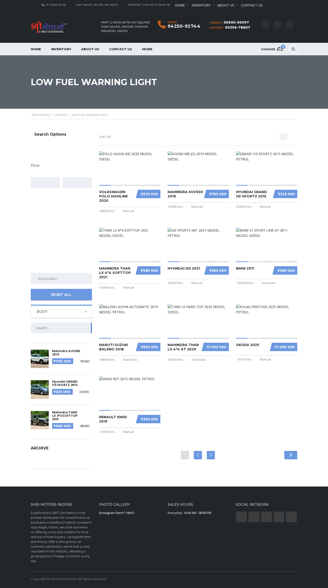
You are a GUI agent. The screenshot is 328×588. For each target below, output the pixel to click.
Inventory (201, 5)
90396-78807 (237, 27)
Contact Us (120, 49)
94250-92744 (184, 26)
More (147, 49)
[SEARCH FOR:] (61, 327)
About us (225, 5)
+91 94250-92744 (55, 4)
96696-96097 (236, 22)
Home (180, 5)
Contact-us (252, 5)
